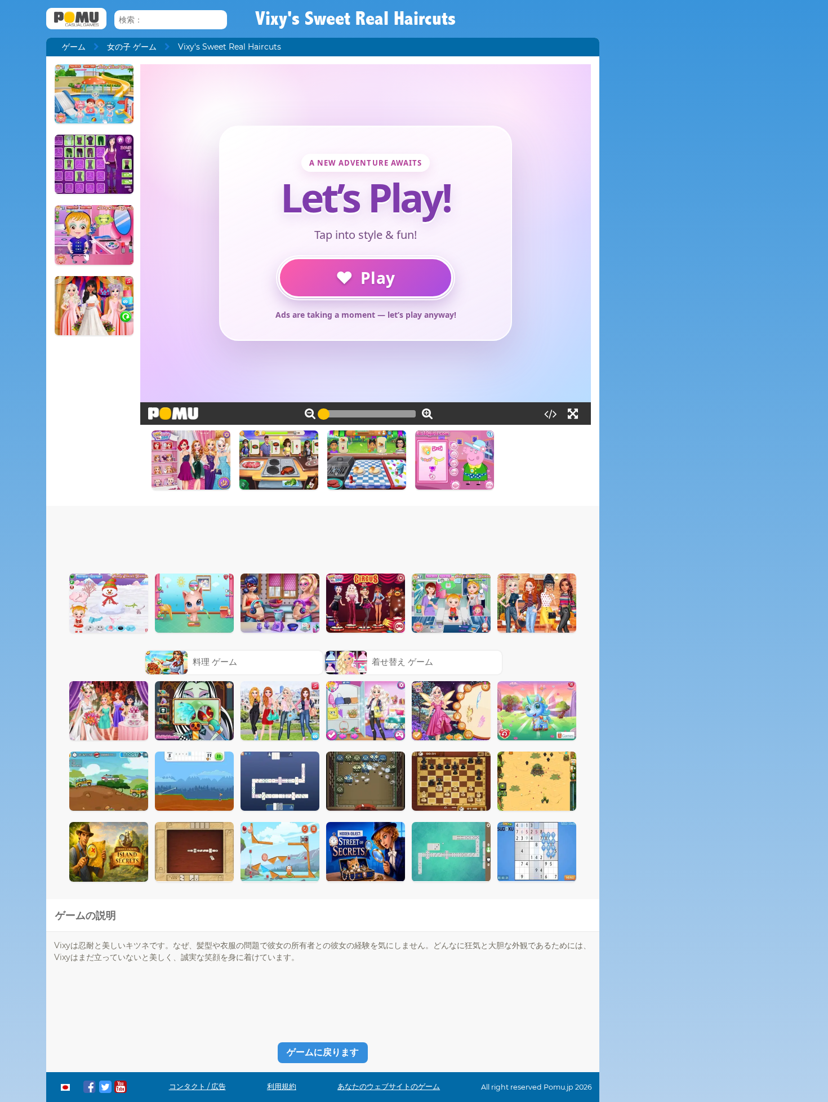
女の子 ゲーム (132, 47)
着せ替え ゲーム (402, 661)
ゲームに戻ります (323, 1052)
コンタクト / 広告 (197, 1086)
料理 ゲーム (215, 661)
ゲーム (74, 47)
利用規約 (281, 1086)
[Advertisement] (323, 537)
